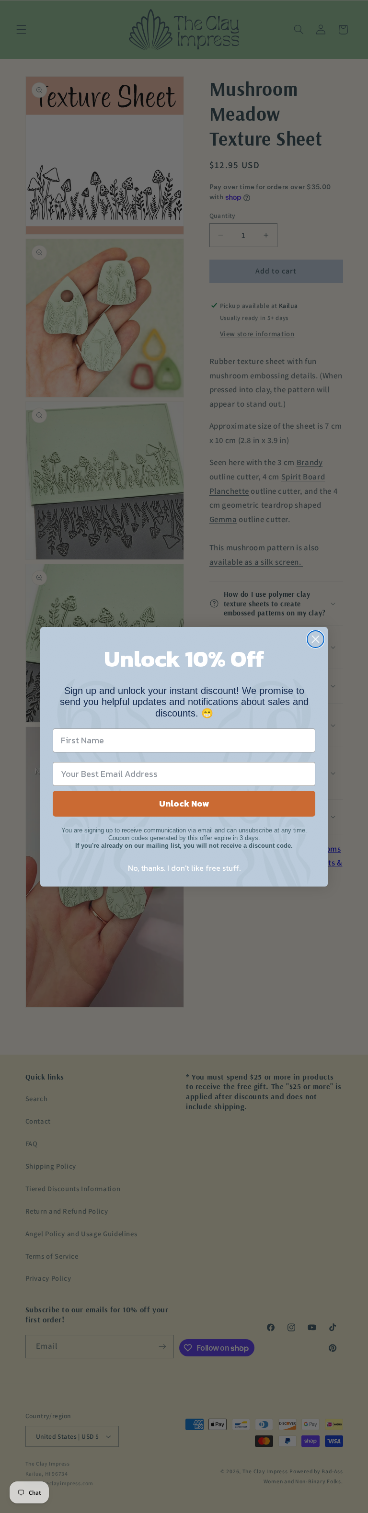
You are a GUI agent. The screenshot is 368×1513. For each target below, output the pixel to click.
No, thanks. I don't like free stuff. (184, 868)
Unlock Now (184, 803)
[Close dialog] (315, 639)
